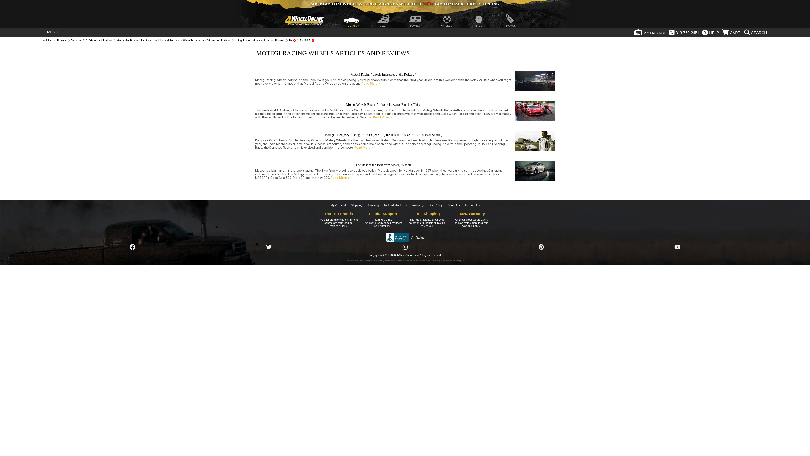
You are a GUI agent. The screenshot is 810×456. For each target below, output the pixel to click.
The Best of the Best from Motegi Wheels (383, 165)
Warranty (418, 205)
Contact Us (472, 205)
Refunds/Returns (395, 205)
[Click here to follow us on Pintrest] (541, 247)
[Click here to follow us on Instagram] (405, 247)
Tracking (373, 205)
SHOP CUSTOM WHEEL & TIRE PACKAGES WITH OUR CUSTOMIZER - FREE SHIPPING (405, 3)
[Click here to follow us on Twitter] (269, 247)
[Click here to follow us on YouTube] (677, 247)
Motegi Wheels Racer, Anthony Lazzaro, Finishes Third (383, 104)
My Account (338, 205)
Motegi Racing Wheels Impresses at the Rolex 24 (383, 74)
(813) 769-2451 (383, 219)
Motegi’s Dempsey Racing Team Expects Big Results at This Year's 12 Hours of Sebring (383, 135)
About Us (454, 205)
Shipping (357, 205)
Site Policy (436, 205)
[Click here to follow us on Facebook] (132, 247)
